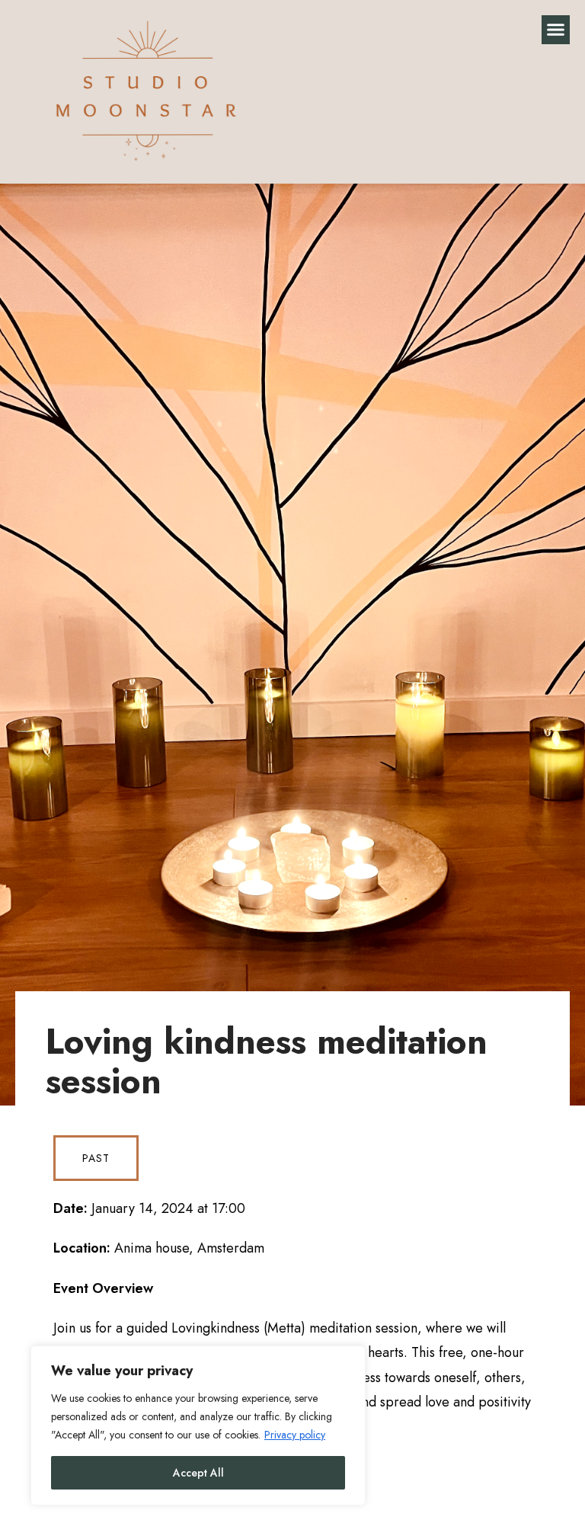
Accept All (198, 1472)
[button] (556, 29)
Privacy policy (294, 1434)
